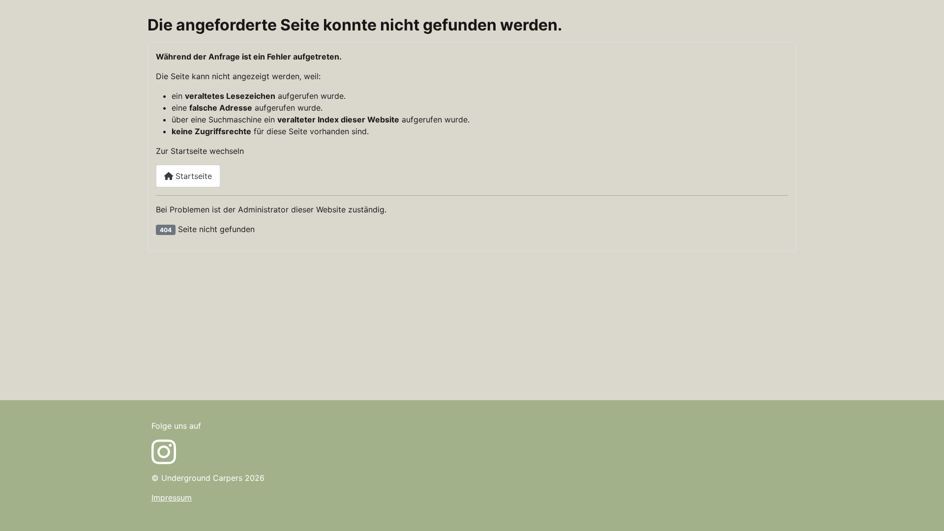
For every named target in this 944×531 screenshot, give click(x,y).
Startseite (192, 176)
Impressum (171, 497)
